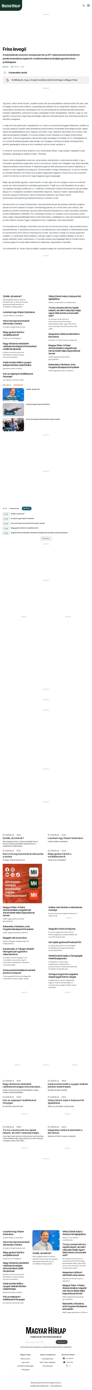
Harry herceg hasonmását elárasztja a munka (43, 419)
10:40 (6, 519)
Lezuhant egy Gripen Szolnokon (38, 404)
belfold (27, 508)
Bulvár (9, 428)
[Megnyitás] (88, 5)
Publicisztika (12, 398)
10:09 (6, 533)
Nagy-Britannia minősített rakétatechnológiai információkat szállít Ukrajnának (39, 533)
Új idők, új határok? (33, 389)
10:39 (6, 524)
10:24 (6, 528)
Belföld (10, 413)
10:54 (6, 514)
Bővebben (46, 538)
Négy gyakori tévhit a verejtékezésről (24, 528)
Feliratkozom (62, 1342)
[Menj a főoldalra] (11, 5)
